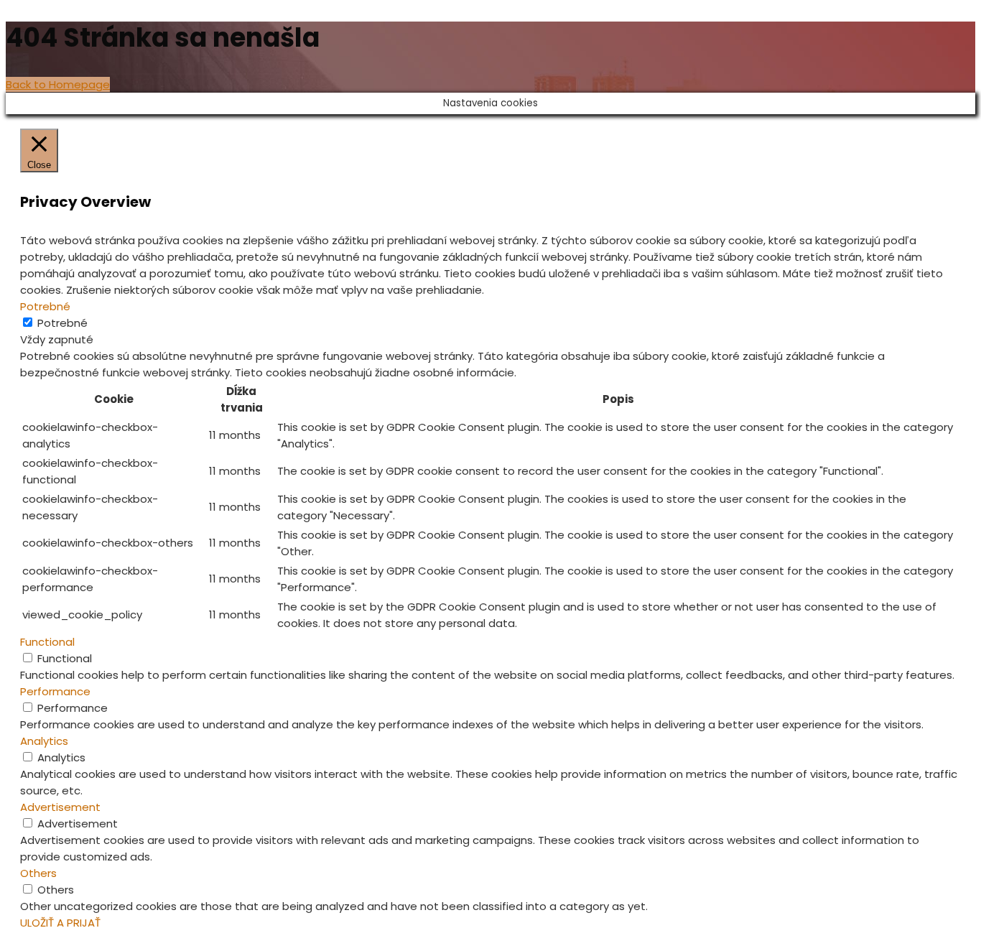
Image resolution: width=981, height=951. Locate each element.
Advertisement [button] (60, 807)
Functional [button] (47, 641)
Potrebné (62, 322)
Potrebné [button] (45, 306)
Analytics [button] (44, 740)
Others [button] (38, 873)
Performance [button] (55, 691)
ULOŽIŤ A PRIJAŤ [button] (60, 922)
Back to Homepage (58, 84)
